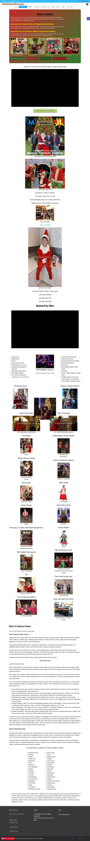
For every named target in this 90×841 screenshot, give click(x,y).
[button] (88, 18)
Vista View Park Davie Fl (16, 814)
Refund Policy (14, 822)
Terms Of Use (14, 831)
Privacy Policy (14, 827)
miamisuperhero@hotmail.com (13, 1)
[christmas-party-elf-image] (45, 355)
